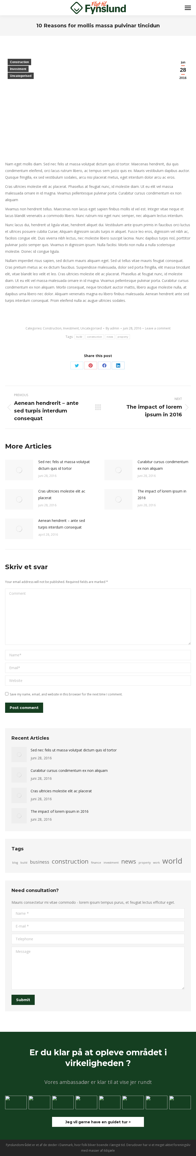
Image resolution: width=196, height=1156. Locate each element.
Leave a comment (157, 328)
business (39, 862)
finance (96, 862)
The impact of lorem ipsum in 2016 (162, 494)
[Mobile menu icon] (188, 8)
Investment (18, 69)
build (79, 336)
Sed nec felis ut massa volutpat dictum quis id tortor (64, 465)
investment (111, 862)
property (123, 336)
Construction (19, 62)
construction (94, 336)
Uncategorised (20, 76)
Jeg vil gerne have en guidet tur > (98, 1122)
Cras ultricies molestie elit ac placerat (61, 494)
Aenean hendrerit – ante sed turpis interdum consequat (61, 524)
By (112, 328)
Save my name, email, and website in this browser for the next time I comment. (66, 694)
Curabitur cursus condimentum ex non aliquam (163, 465)
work (156, 862)
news (110, 336)
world (172, 860)
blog (15, 862)
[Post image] (19, 470)
